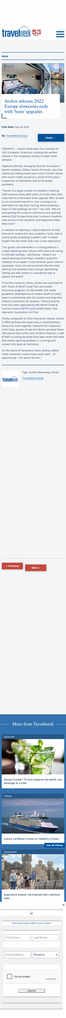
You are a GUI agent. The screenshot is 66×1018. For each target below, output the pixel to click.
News (5, 56)
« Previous (12, 566)
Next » (36, 567)
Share (49, 137)
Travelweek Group (16, 135)
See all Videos (54, 845)
